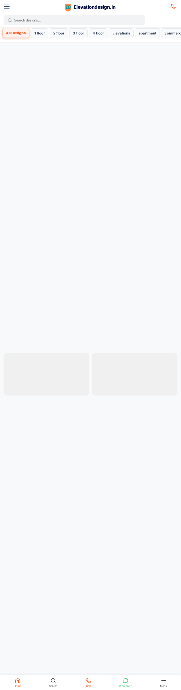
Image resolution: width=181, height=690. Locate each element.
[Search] (10, 20)
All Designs (16, 33)
